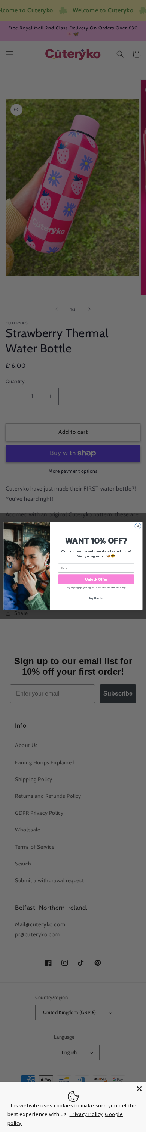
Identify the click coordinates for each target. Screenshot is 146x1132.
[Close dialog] (138, 526)
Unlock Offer (96, 579)
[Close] (139, 1088)
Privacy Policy (86, 1114)
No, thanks (96, 598)
